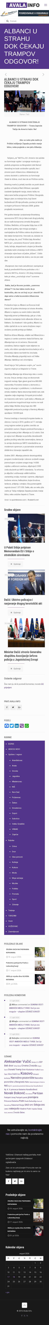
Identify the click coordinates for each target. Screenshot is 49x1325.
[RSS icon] (27, 1316)
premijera (33, 1097)
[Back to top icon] (24, 1305)
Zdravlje (15, 904)
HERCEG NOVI (14, 749)
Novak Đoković (14, 1093)
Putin (21, 1101)
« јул (7, 1292)
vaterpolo (14, 1108)
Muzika (15, 883)
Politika (15, 889)
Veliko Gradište (18, 824)
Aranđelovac (17, 760)
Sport (14, 899)
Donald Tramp (14, 1069)
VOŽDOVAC (13, 926)
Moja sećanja (17, 878)
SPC (31, 1105)
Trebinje (11, 910)
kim (18, 1074)
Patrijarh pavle (21, 1097)
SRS (43, 1105)
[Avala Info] (22, 5)
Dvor (14, 851)
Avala (14, 766)
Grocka (15, 771)
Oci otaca (29, 1094)
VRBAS (15, 829)
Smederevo (16, 808)
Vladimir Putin (25, 1109)
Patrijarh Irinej (9, 1097)
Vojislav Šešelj (37, 1109)
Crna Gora (17, 1066)
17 (8, 1277)
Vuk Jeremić (8, 1112)
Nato (27, 1082)
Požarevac (16, 797)
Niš (6, 1085)
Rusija (21, 1105)
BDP (41, 1062)
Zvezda (16, 1112)
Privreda (15, 894)
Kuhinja (15, 862)
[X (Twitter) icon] (25, 1316)
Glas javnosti (17, 857)
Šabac (14, 803)
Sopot (14, 813)
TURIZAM (12, 916)
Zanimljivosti (13, 931)
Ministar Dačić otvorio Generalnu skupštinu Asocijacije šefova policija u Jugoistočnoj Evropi (22, 655)
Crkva (14, 846)
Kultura (15, 867)
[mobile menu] (45, 5)
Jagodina (16, 776)
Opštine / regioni (15, 754)
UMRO (6, 1109)
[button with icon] (7, 707)
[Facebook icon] (22, 1316)
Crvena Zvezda (29, 1065)
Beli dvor (8, 1065)
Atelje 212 (35, 1062)
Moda (14, 873)
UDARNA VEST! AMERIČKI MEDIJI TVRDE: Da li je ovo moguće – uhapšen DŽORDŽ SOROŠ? (26, 1008)
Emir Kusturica (28, 1069)
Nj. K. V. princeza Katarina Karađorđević (20, 1089)
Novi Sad (15, 792)
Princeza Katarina (11, 1101)
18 (14, 1277)
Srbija (37, 1104)
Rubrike (11, 840)
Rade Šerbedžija (31, 1101)
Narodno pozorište (22, 1077)
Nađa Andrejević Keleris (37, 1082)
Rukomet (15, 1105)
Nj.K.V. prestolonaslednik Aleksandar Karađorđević (25, 1086)
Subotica (15, 818)
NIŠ (13, 787)
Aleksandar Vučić (17, 1061)
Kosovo (27, 1073)
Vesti (10, 921)
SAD (27, 1104)
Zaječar (15, 834)
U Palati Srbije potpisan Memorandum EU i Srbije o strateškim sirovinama (19, 551)
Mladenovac (17, 781)
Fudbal (37, 1070)
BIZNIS (11, 744)
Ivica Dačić (12, 1074)
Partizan (38, 1093)
